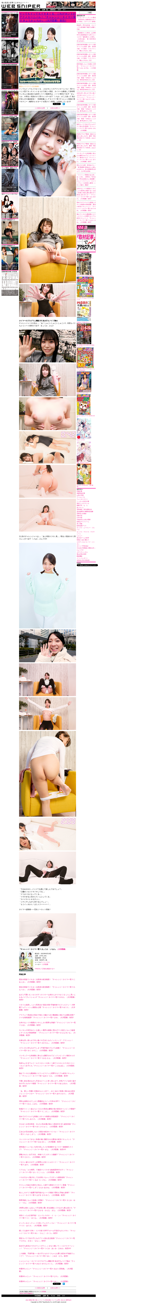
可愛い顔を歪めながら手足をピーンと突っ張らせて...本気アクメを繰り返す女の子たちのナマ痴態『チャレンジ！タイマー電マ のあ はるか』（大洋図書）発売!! (47, 1083)
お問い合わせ (61, 1300)
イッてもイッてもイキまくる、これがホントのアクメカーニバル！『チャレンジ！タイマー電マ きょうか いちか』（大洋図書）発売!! (48, 17)
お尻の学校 (80, 495)
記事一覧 (45, 9)
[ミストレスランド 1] (9, 244)
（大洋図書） (62, 949)
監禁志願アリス (81, 525)
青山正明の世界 (81, 554)
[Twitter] (86, 563)
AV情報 (43, 1291)
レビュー (79, 536)
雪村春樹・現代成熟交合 (84, 509)
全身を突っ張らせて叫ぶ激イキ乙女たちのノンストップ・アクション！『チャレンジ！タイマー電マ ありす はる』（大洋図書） (86, 97)
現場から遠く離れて (83, 540)
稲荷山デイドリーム (83, 521)
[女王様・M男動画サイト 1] (9, 269)
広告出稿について (50, 1300)
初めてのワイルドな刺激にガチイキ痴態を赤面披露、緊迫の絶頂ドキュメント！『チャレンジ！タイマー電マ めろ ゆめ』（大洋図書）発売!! (86, 206)
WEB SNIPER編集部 (26, 1293)
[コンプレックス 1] (9, 114)
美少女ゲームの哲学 (83, 538)
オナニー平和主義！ (83, 546)
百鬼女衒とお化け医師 (83, 519)
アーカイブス (81, 497)
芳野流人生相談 (81, 513)
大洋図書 (45, 964)
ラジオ (53, 1295)
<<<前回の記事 (40, 108)
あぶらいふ (80, 507)
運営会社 (68, 1300)
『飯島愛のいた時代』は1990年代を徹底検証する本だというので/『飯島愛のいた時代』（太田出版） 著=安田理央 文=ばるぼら (87, 37)
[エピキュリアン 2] (9, 166)
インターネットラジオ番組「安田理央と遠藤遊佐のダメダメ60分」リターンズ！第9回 (86, 19)
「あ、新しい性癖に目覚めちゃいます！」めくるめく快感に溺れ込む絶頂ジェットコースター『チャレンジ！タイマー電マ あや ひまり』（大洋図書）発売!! (47, 1093)
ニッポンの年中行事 (83, 501)
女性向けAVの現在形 (83, 560)
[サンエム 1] (9, 192)
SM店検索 (37, 9)
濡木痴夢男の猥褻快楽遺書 (85, 511)
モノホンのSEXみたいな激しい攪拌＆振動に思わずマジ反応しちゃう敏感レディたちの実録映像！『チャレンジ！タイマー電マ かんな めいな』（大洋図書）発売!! (47, 1032)
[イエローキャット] (9, 218)
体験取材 (53, 9)
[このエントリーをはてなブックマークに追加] (64, 104)
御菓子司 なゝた (82, 505)
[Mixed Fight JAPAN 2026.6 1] (9, 140)
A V (64, 9)
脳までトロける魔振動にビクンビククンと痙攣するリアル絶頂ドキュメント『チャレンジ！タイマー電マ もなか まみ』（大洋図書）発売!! (86, 218)
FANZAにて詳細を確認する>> (45, 969)
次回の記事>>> (55, 108)
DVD (59, 9)
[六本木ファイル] (9, 88)
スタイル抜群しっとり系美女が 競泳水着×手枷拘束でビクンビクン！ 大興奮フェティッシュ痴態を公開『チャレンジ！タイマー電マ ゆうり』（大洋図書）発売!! (47, 1007)
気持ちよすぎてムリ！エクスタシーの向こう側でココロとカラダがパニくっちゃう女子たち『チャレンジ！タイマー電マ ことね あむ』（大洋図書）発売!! (47, 1065)
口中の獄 (79, 517)
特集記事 (79, 491)
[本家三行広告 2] (9, 295)
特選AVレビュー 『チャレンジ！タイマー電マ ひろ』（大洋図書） (44, 1276)
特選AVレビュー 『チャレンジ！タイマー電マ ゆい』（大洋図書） (44, 1281)
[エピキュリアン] (70, 7)
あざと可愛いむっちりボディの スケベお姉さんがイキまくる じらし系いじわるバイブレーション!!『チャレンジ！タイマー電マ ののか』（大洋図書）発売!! (47, 997)
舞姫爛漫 (79, 556)
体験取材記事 (81, 493)
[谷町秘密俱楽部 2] (9, 37)
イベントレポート (82, 558)
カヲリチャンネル (82, 552)
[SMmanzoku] (9, 63)
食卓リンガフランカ (83, 503)
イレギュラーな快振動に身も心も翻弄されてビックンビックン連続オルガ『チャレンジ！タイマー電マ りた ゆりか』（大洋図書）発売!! (86, 157)
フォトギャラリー (82, 499)
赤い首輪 (79, 523)
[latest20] (86, 16)
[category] (86, 490)
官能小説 (79, 515)
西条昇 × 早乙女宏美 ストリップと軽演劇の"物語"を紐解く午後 (86, 27)
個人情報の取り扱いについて (35, 1300)
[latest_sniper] (86, 253)
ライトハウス (45, 962)
